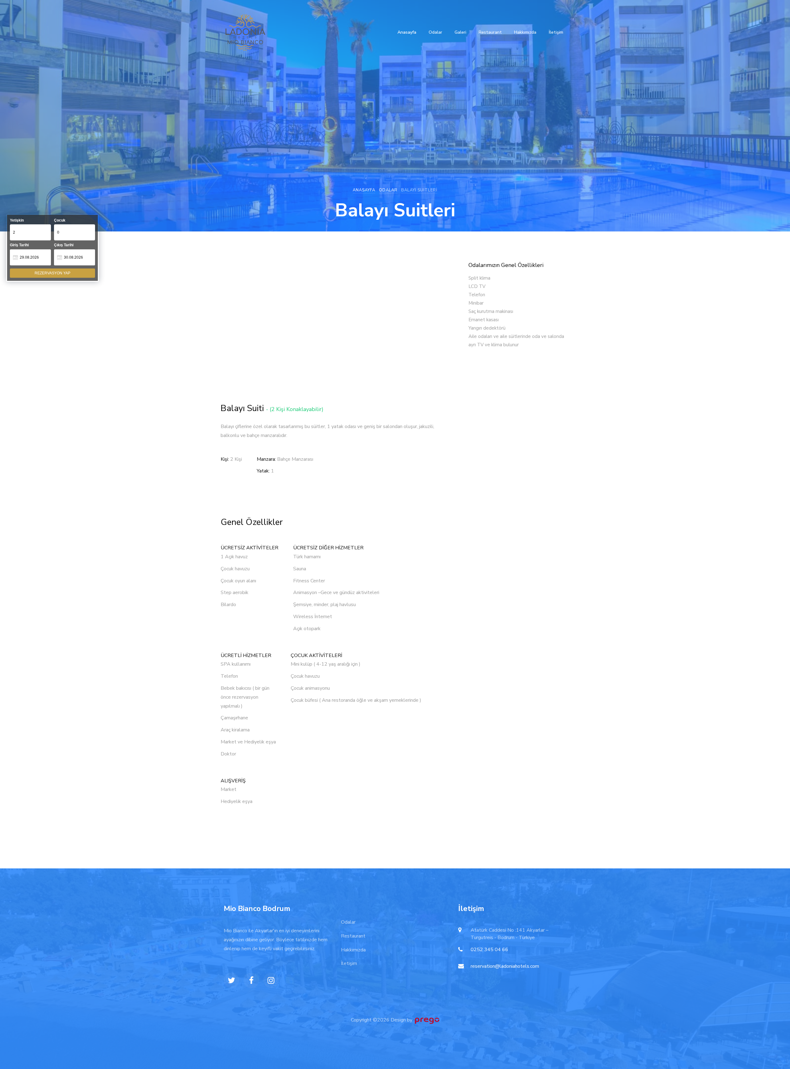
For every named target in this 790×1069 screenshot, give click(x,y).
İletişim (556, 32)
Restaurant (490, 32)
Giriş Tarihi (19, 245)
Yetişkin (17, 220)
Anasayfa (406, 32)
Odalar (435, 32)
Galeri (460, 32)
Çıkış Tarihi (63, 245)
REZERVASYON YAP (52, 273)
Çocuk (59, 220)
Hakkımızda (525, 32)
